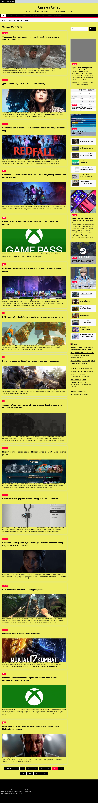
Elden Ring (74, 363)
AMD (73, 355)
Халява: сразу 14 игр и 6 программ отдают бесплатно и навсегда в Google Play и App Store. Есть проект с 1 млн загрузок (82, 219)
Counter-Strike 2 (76, 360)
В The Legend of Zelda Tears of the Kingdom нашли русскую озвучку (33, 317)
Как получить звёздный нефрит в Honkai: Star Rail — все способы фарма (86, 335)
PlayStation (36, 15)
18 (23, 773)
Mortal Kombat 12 (83, 371)
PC (30, 15)
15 (48, 768)
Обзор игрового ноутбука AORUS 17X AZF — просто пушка (86, 182)
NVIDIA (83, 374)
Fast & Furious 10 (83, 363)
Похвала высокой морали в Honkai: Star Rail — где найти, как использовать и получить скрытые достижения (82, 285)
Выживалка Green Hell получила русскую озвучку (24, 589)
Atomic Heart (75, 358)
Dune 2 (93, 360)
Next (44, 773)
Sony (84, 382)
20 (36, 773)
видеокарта (84, 394)
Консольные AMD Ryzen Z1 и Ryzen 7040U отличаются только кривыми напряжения (82, 108)
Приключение (75, 394)
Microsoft (74, 371)
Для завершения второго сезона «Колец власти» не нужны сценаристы (86, 141)
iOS (91, 368)
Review (84, 379)
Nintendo (24, 15)
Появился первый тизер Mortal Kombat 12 (21, 633)
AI (71, 355)
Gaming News (75, 368)
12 (28, 768)
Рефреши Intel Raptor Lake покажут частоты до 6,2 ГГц (82, 132)
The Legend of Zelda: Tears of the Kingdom (81, 385)
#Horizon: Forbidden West (79, 347)
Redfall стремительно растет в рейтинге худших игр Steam (82, 68)
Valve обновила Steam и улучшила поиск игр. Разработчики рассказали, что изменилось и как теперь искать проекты (83, 261)
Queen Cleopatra (76, 379)
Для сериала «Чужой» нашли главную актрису (23, 84)
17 (61, 768)
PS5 (88, 376)
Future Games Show (77, 366)
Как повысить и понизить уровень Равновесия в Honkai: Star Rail (86, 328)
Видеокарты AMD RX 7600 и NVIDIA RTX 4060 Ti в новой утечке (86, 168)
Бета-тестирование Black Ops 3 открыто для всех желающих (30, 361)
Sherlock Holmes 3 (76, 382)
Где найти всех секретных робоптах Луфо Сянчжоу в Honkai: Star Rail (86, 175)
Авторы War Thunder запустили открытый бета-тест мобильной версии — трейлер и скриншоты (86, 294)
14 (41, 768)
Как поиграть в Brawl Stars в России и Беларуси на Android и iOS (86, 314)
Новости (9, 15)
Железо (50, 15)
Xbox (43, 15)
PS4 (80, 376)
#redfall (90, 347)
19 (30, 773)
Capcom (81, 358)
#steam (89, 349)
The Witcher (74, 389)
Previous (8, 768)
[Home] (3, 15)
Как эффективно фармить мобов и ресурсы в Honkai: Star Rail (30, 499)
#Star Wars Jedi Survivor (78, 349)
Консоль (85, 391)
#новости (78, 352)
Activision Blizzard (88, 352)
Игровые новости (76, 391)
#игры (72, 352)
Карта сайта (57, 15)
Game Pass (86, 366)
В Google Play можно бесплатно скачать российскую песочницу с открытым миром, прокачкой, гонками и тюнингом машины (86, 307)
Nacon (91, 371)
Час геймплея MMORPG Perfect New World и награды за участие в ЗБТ (86, 154)
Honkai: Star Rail (84, 368)
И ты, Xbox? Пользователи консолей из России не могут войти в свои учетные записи (86, 161)
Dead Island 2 (86, 360)
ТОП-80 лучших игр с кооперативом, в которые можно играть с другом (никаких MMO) (86, 301)
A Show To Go (85, 355)
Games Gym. (49, 7)
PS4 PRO (83, 376)
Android (17, 15)
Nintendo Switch (76, 374)
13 (35, 768)
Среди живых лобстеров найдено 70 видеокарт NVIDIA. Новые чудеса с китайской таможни (86, 147)
